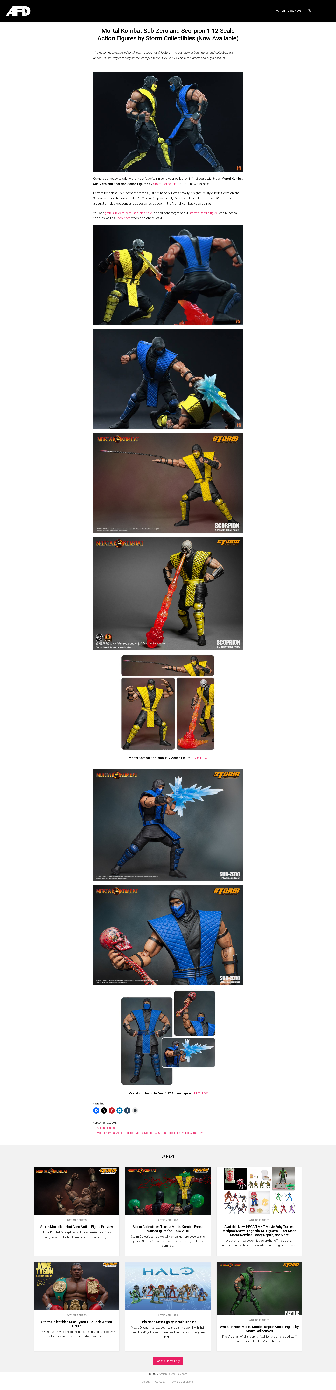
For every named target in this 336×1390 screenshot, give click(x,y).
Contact (160, 1382)
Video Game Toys (193, 1133)
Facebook (318, 10)
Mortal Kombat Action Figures (115, 1133)
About (146, 1382)
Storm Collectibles (165, 184)
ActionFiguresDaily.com (173, 1373)
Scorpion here (142, 213)
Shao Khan (123, 218)
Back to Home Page (168, 1361)
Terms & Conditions (182, 1382)
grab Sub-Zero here (118, 213)
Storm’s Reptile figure (203, 213)
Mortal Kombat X (146, 1133)
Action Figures (106, 1128)
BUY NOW (200, 758)
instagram (324, 10)
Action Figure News (288, 10)
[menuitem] (288, 11)
